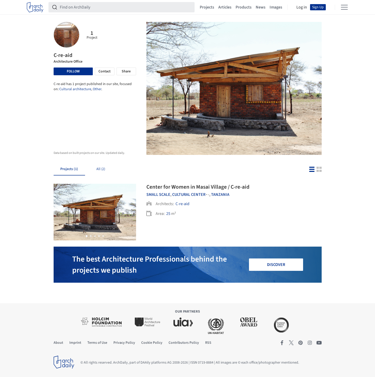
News (260, 7)
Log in (301, 7)
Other (97, 89)
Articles (224, 7)
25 (168, 213)
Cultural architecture (75, 89)
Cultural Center (188, 194)
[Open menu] (344, 7)
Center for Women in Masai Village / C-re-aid (197, 187)
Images (276, 7)
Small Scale (158, 194)
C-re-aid (182, 204)
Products (244, 7)
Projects (207, 7)
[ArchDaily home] (35, 7)
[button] (87, 236)
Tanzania (220, 194)
